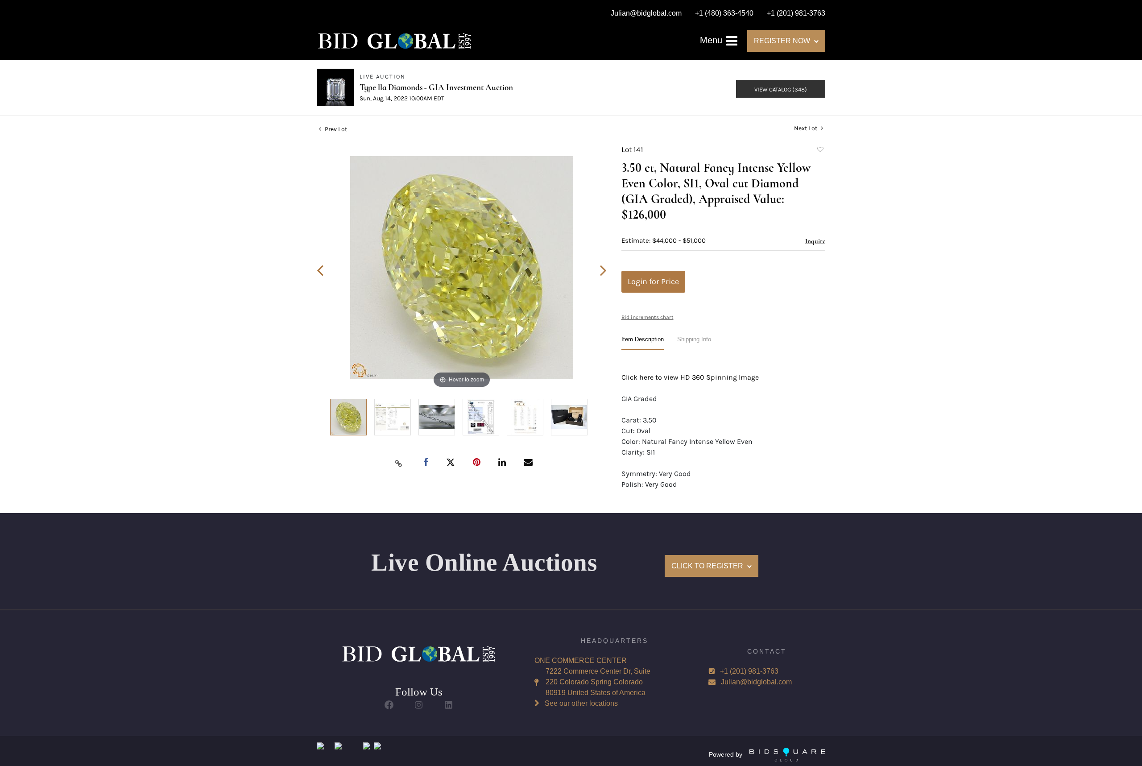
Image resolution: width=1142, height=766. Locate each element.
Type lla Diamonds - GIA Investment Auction (436, 87)
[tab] (642, 343)
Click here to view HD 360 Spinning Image (690, 377)
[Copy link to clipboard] (398, 463)
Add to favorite (820, 151)
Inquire (815, 241)
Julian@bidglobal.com (756, 682)
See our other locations (581, 703)
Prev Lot (335, 129)
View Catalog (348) (780, 89)
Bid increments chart (647, 317)
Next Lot (806, 128)
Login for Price (653, 281)
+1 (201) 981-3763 (749, 671)
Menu (712, 40)
